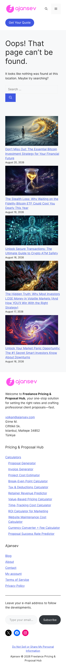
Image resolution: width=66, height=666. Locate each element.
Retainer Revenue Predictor (27, 493)
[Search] (10, 97)
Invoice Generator (20, 469)
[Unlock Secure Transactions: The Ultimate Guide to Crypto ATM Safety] (31, 231)
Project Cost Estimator (24, 475)
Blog (8, 556)
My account (13, 574)
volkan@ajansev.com (20, 417)
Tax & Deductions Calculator (28, 487)
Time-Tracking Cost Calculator (29, 505)
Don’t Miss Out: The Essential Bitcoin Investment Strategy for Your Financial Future (32, 153)
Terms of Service (17, 580)
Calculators (13, 457)
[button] (46, 9)
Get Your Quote (20, 22)
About (9, 562)
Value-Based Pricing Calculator (30, 499)
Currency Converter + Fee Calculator (34, 528)
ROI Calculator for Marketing (28, 511)
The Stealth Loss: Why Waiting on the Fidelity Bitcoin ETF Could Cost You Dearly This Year (31, 203)
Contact (10, 568)
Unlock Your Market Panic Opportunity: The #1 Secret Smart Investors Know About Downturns (32, 352)
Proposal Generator (22, 463)
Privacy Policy (15, 586)
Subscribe (49, 620)
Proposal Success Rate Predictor (31, 534)
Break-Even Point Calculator (28, 481)
